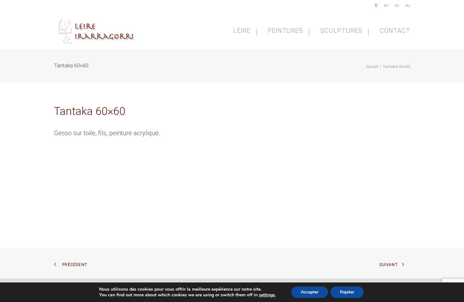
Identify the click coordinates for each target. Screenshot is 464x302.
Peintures (285, 30)
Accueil (372, 66)
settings (267, 295)
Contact (395, 30)
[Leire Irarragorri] (97, 30)
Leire (242, 30)
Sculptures (341, 30)
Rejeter (347, 292)
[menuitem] (377, 5)
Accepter (309, 292)
